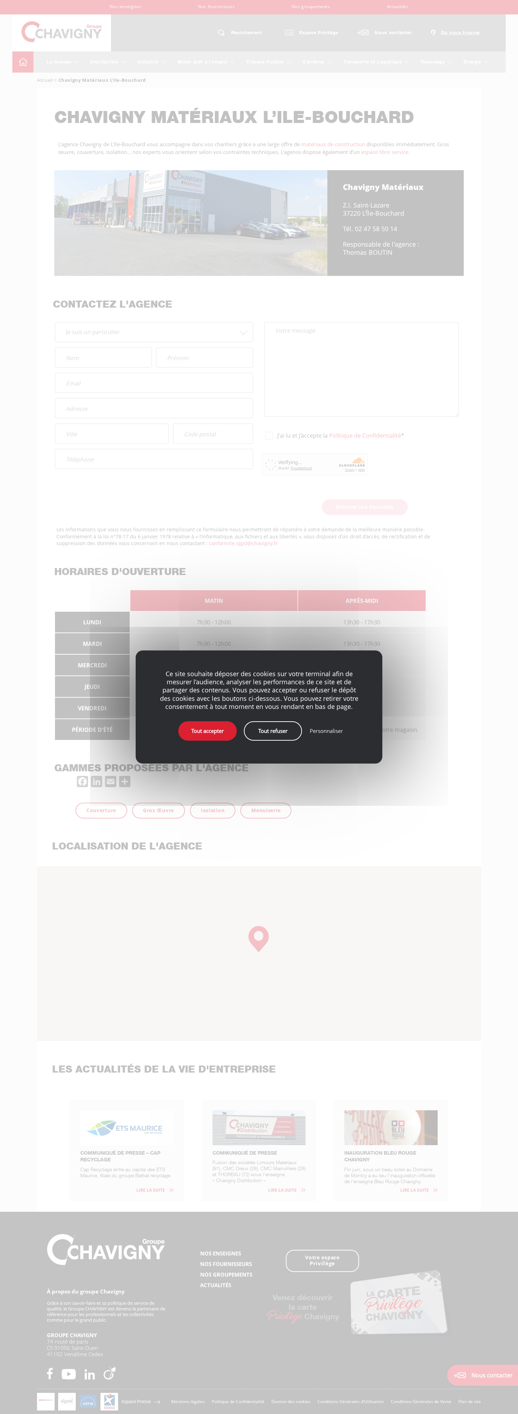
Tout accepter (207, 730)
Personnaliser (326, 730)
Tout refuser (273, 730)
